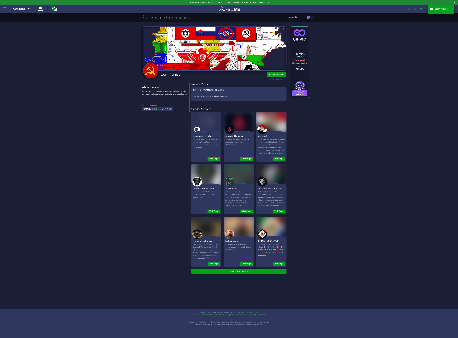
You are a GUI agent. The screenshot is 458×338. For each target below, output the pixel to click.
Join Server (278, 74)
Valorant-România (234, 135)
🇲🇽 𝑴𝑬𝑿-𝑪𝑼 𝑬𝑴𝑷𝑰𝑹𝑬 (268, 240)
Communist (170, 74)
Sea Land (262, 135)
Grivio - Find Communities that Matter (205, 315)
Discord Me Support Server (250, 312)
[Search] (145, 17)
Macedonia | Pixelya (202, 135)
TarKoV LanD (231, 240)
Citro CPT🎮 (231, 188)
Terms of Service (236, 315)
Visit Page (213, 158)
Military (166, 109)
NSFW (291, 17)
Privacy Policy (224, 315)
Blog (257, 315)
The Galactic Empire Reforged (202, 242)
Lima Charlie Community (269, 188)
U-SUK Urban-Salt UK (203, 188)
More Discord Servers (238, 271)
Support (263, 315)
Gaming (150, 109)
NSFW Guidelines (249, 315)
